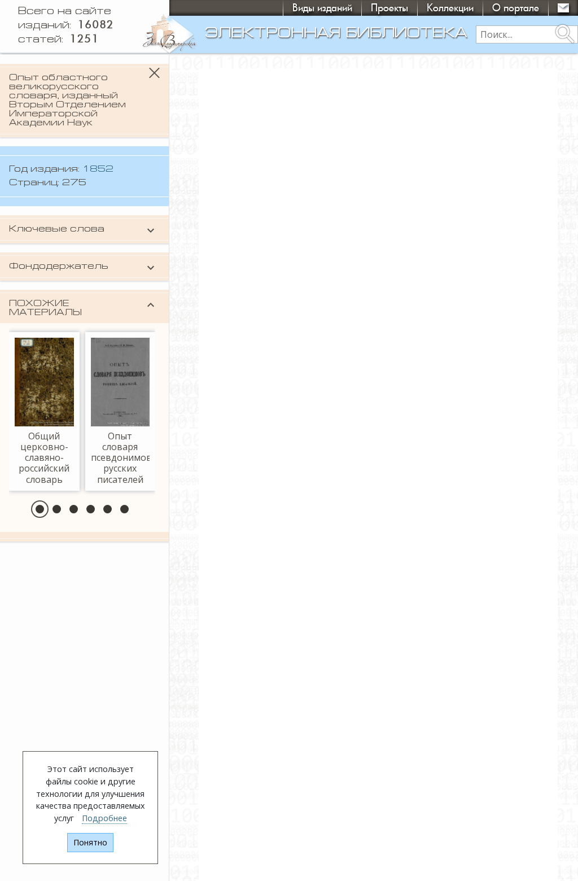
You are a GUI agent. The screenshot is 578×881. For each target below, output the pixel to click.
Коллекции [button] (450, 7)
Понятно (90, 842)
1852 (97, 169)
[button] (40, 509)
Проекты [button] (389, 7)
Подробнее (104, 818)
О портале (515, 7)
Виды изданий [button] (322, 7)
